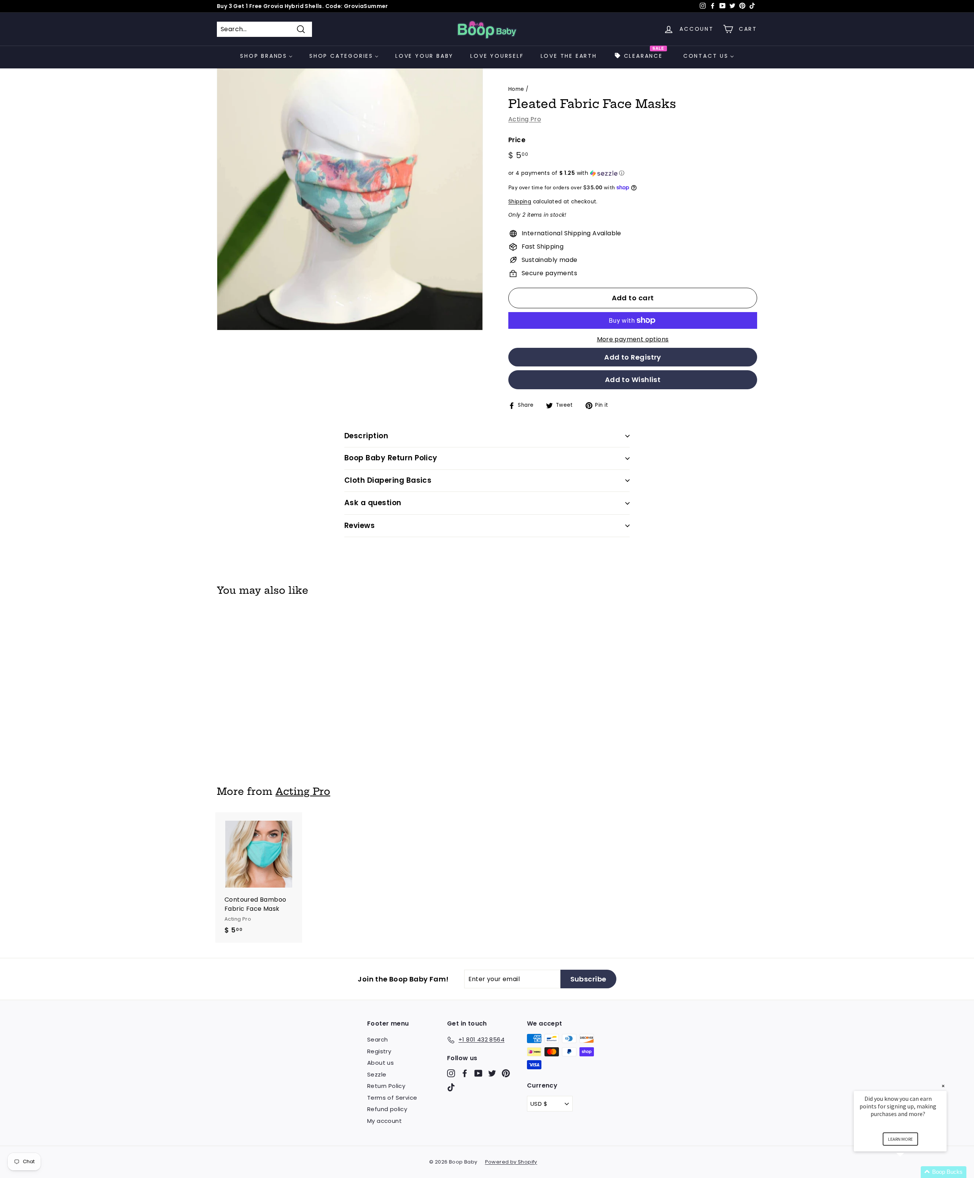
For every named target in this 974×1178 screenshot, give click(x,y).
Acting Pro (524, 119)
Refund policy (387, 1109)
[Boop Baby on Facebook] (465, 1073)
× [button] (943, 1085)
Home (516, 89)
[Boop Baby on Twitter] (492, 1073)
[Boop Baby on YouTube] (478, 1073)
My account (384, 1121)
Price (516, 139)
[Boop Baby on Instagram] (451, 1073)
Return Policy (386, 1086)
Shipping (519, 201)
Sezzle (376, 1074)
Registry (379, 1051)
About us (380, 1063)
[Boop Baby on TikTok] (451, 1087)
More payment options (633, 339)
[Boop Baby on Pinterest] (506, 1073)
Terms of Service (392, 1098)
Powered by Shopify (511, 1161)
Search (377, 1039)
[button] (632, 173)
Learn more (900, 1139)
